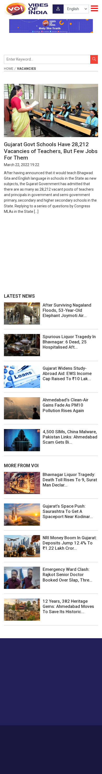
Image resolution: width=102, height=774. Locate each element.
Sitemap (63, 738)
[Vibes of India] (26, 8)
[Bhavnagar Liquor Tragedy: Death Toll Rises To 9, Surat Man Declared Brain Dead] (22, 482)
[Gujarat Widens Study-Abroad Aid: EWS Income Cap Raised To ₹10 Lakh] (22, 376)
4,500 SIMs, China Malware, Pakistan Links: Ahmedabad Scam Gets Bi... (70, 437)
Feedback (81, 733)
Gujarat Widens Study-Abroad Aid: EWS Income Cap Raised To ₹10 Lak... (67, 373)
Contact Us (62, 733)
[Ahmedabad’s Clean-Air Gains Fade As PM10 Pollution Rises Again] (22, 408)
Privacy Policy (43, 738)
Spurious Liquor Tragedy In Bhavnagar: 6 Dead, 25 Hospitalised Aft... (69, 342)
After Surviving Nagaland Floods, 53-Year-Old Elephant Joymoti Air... (67, 310)
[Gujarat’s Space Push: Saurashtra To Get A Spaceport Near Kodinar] (22, 514)
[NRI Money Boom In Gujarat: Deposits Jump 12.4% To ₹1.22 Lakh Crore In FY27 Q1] (22, 546)
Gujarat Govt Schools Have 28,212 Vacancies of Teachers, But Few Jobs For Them (51, 151)
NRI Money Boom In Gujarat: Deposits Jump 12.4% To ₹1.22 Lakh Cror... (70, 543)
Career (27, 733)
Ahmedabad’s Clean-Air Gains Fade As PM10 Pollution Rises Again (65, 405)
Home (8, 69)
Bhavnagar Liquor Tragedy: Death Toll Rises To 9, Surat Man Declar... (70, 480)
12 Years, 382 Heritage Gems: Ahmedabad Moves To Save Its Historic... (68, 606)
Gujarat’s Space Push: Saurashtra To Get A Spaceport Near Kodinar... (68, 511)
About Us (43, 733)
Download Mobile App (51, 760)
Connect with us (30, 711)
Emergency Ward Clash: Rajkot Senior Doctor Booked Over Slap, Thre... (67, 574)
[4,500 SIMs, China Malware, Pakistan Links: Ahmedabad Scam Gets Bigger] (22, 440)
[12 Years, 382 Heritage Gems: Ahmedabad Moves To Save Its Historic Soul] (22, 609)
